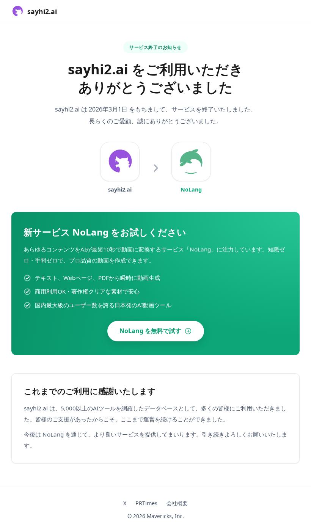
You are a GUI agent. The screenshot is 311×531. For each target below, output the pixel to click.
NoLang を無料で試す (150, 331)
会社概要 (177, 503)
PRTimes (146, 503)
